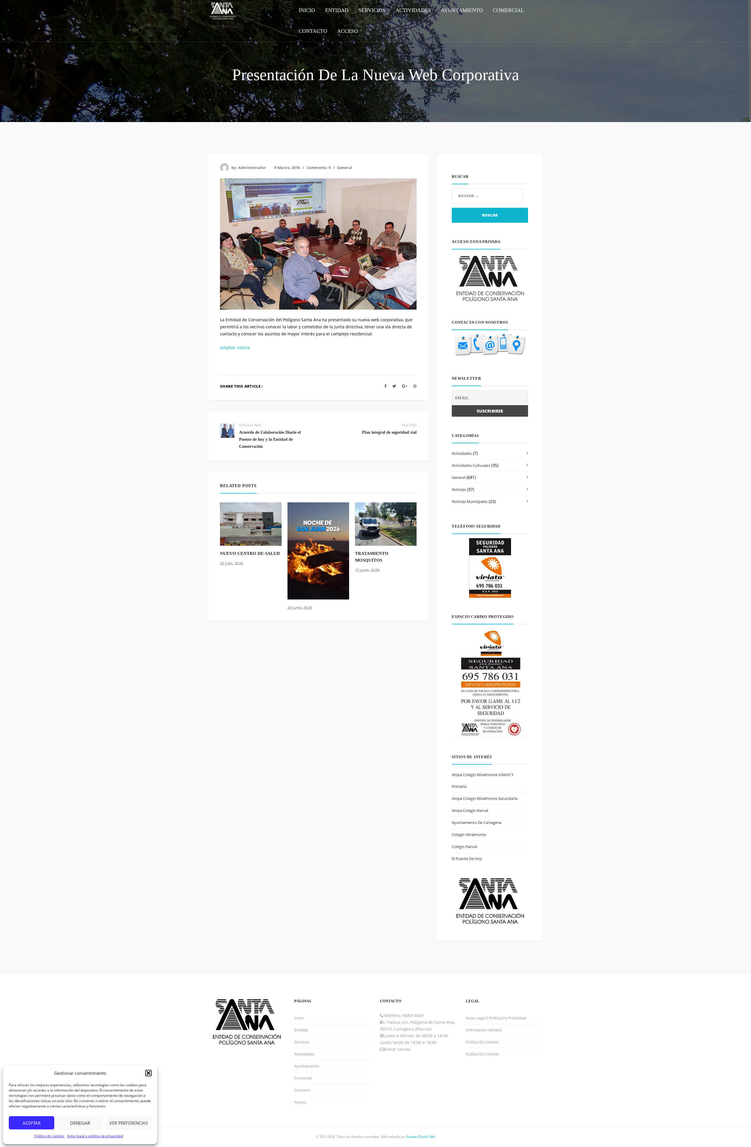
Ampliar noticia (235, 347)
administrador (252, 167)
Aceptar (31, 1123)
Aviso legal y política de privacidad (95, 1136)
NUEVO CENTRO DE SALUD (250, 553)
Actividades (462, 453)
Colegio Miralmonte (469, 834)
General (344, 167)
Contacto (302, 1090)
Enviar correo (397, 1049)
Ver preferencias (128, 1123)
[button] (148, 1073)
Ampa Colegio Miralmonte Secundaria (484, 798)
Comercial (303, 1078)
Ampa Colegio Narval (470, 810)
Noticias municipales (470, 501)
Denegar (80, 1123)
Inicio (299, 1018)
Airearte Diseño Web (420, 1137)
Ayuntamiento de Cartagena (476, 822)
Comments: (319, 167)
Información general (484, 1030)
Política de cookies (49, 1136)
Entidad (301, 1030)
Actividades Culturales (471, 465)
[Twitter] (394, 386)
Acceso (300, 1102)
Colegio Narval (464, 846)
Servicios (301, 1042)
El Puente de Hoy (467, 858)
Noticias (459, 489)
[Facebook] (385, 386)
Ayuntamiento (306, 1066)
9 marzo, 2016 (287, 167)
